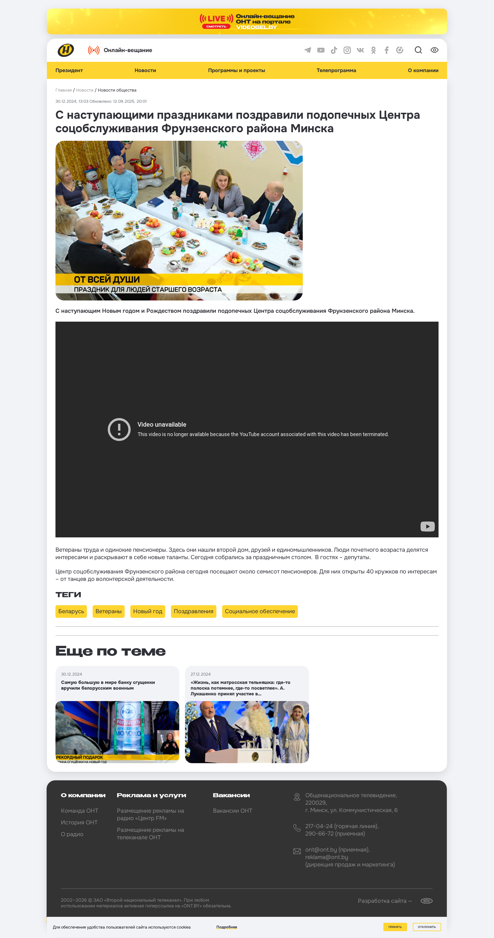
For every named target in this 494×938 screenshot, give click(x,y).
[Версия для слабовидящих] (435, 50)
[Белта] (423, 901)
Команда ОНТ (79, 810)
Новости (145, 70)
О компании (423, 70)
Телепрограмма (336, 70)
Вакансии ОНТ (232, 810)
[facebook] (386, 50)
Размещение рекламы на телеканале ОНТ (150, 833)
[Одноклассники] (373, 50)
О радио (72, 834)
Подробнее (226, 927)
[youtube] (320, 50)
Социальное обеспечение (260, 611)
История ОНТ (79, 822)
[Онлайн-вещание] (247, 21)
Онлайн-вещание (128, 50)
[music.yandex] (399, 50)
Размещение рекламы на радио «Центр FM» (150, 814)
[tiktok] (334, 50)
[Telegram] (307, 50)
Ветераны (108, 611)
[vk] (360, 50)
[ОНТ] (66, 50)
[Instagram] (347, 50)
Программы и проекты (236, 70)
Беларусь (71, 611)
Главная (63, 90)
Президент (69, 70)
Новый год (147, 611)
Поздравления (194, 611)
